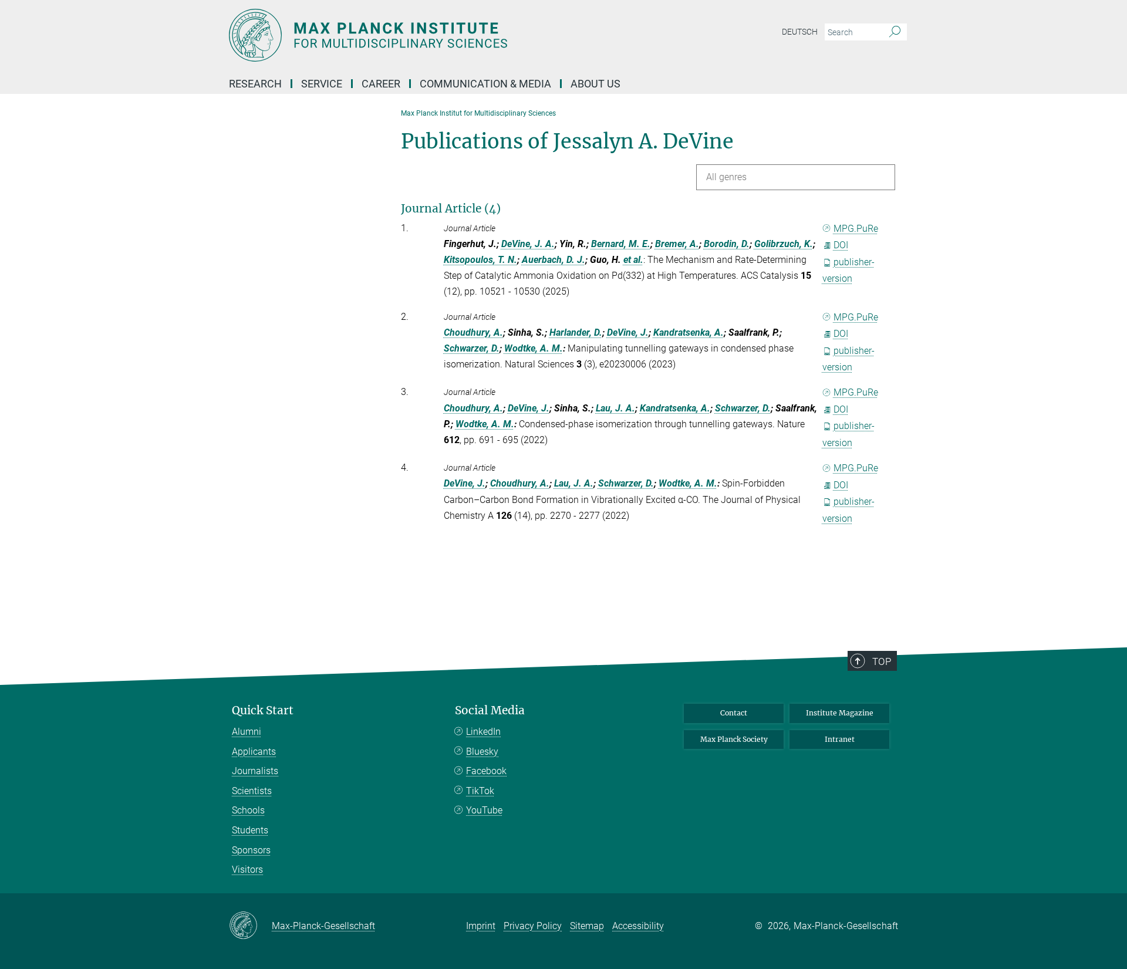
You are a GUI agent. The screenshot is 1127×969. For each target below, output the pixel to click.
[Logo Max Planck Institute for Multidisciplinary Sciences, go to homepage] (449, 35)
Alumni (246, 731)
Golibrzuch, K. (783, 243)
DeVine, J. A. (528, 243)
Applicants (254, 751)
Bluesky (482, 751)
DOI (841, 245)
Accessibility (638, 925)
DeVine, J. (628, 332)
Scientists (252, 790)
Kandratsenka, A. (688, 332)
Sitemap (587, 925)
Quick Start (262, 710)
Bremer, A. (677, 243)
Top (881, 661)
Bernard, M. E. (620, 243)
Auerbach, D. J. (553, 259)
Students (250, 830)
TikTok (480, 790)
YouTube (484, 810)
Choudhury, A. (473, 332)
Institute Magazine (839, 712)
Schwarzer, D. (472, 348)
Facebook (486, 770)
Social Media (490, 710)
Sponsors (251, 850)
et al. (633, 259)
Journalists (255, 770)
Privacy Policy (533, 925)
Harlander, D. (575, 332)
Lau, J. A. (615, 408)
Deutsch (800, 31)
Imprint (480, 925)
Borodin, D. (727, 243)
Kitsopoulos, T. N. (480, 259)
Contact (733, 712)
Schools (248, 810)
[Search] (895, 32)
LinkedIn (483, 731)
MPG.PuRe (856, 228)
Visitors (247, 869)
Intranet (840, 739)
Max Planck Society (734, 739)
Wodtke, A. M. (533, 348)
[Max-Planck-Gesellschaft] (250, 926)
